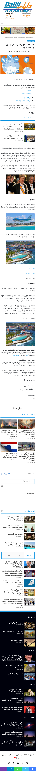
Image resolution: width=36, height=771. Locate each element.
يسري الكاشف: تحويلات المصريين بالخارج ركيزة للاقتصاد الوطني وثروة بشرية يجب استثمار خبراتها (12, 658)
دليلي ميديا (32, 52)
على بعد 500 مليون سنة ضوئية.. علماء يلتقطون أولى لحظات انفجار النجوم (12, 724)
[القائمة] (2, 22)
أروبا (27, 355)
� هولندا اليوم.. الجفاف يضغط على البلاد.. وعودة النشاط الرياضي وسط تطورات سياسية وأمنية (12, 126)
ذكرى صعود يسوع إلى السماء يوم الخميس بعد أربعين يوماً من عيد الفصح (27, 433)
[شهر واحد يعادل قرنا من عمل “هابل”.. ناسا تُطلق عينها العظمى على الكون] (29, 743)
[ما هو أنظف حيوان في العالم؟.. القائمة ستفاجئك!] (29, 692)
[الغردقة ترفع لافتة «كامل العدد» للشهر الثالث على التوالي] (29, 545)
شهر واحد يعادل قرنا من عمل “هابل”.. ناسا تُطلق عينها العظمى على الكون (12, 743)
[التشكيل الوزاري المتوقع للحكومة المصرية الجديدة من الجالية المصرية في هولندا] (29, 592)
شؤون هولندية (9, 37)
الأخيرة (18, 555)
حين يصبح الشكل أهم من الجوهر (12, 631)
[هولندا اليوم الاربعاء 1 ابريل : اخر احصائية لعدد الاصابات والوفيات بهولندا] (29, 583)
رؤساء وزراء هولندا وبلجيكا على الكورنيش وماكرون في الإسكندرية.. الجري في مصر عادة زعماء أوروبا (27, 456)
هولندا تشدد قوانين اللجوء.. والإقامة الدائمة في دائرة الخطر (13, 137)
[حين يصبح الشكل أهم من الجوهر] (29, 634)
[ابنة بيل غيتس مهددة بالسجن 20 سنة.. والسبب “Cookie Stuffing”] (29, 709)
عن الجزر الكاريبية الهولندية (23, 100)
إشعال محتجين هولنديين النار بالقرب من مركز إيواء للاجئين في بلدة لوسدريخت (9, 433)
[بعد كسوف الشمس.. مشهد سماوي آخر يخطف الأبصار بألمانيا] (29, 701)
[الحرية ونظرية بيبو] (29, 643)
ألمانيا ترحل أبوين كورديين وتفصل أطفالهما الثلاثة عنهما (13, 526)
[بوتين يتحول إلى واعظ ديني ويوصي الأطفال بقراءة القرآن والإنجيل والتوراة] (29, 564)
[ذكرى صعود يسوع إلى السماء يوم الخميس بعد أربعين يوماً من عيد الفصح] (26, 424)
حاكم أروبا (32, 268)
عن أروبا (29, 90)
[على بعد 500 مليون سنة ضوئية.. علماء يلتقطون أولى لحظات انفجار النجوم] (29, 725)
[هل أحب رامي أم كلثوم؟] (29, 536)
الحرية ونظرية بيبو (17, 640)
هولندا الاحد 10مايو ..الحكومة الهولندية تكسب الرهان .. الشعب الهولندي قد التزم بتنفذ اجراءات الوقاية (12, 602)
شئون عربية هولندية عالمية (21, 37)
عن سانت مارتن (26, 93)
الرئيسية (31, 37)
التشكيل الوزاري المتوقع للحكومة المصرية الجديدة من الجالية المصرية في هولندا (13, 592)
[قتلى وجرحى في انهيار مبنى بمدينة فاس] (29, 668)
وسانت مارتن (15, 355)
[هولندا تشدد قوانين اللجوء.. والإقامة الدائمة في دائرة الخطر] (29, 138)
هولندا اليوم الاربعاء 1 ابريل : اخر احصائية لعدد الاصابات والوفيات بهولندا (12, 582)
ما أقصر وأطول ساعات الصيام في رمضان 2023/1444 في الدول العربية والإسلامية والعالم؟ (12, 573)
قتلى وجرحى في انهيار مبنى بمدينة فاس (14, 666)
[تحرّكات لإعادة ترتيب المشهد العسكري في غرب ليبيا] (29, 519)
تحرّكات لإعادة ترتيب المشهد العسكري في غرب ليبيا (14, 517)
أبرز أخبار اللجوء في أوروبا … (14, 674)
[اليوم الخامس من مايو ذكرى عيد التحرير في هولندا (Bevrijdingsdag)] (8, 447)
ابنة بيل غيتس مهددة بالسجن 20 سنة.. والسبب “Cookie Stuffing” (12, 708)
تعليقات (7, 555)
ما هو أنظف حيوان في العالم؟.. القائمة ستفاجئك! (13, 690)
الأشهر (29, 555)
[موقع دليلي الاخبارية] (18, 10)
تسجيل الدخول (5, 474)
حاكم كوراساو (30, 273)
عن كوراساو (27, 97)
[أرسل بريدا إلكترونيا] (28, 52)
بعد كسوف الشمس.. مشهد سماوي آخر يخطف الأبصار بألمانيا (12, 699)
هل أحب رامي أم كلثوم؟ (15, 534)
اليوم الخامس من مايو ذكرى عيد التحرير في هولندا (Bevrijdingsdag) (9, 455)
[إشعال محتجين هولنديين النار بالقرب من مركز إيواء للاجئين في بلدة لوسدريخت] (8, 424)
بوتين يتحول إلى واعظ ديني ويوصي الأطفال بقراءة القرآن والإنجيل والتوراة (13, 563)
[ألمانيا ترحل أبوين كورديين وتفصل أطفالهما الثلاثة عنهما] (29, 528)
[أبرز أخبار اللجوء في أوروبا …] (29, 676)
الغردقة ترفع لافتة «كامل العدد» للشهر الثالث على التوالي (12, 544)
